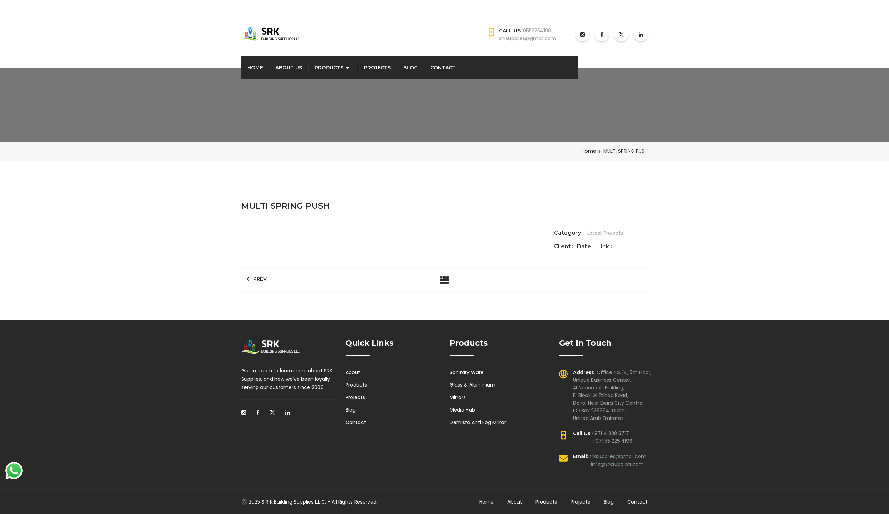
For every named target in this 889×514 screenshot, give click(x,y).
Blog (410, 68)
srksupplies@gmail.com (617, 456)
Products (329, 68)
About (353, 372)
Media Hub (462, 409)
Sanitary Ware (467, 372)
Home (255, 68)
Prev (260, 279)
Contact (443, 68)
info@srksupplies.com (617, 464)
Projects (377, 68)
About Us (288, 68)
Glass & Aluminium (472, 384)
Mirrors (458, 397)
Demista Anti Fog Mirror (478, 422)
